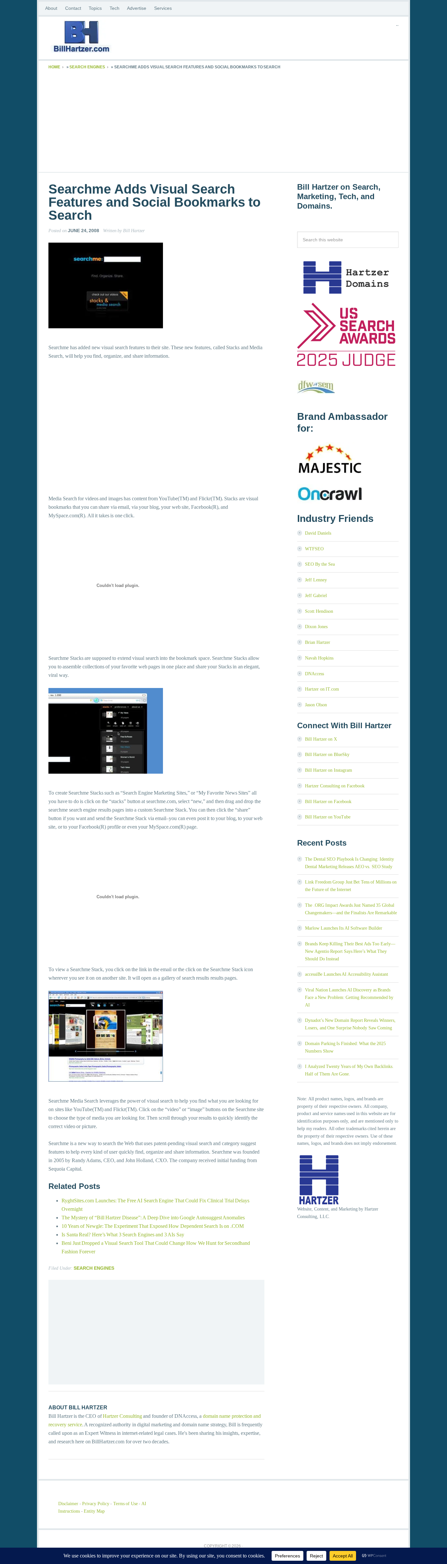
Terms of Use (125, 1503)
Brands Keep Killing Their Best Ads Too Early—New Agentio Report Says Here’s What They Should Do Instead (350, 951)
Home (54, 67)
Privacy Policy (95, 1503)
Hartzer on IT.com (322, 689)
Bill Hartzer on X (321, 739)
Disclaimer (68, 1503)
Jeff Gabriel (316, 595)
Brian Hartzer (317, 642)
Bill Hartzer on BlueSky (327, 754)
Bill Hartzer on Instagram (328, 770)
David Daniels (318, 533)
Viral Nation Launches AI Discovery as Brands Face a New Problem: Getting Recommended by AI (349, 997)
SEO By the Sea (320, 564)
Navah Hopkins (319, 658)
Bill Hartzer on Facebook (328, 801)
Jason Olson (316, 704)
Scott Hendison (319, 611)
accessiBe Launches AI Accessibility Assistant (346, 974)
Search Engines (87, 67)
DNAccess (314, 673)
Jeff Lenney (316, 579)
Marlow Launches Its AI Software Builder (343, 928)
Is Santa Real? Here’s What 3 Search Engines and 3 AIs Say (123, 1234)
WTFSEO (314, 548)
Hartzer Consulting (122, 1416)
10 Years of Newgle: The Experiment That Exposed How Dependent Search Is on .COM (153, 1226)
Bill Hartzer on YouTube (327, 817)
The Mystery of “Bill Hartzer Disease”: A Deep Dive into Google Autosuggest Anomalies (153, 1217)
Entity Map (94, 1511)
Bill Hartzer (100, 38)
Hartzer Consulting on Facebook (335, 785)
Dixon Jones (316, 626)
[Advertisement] (223, 119)
